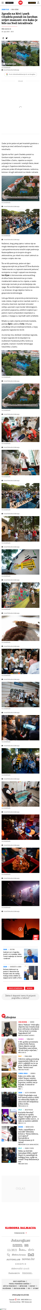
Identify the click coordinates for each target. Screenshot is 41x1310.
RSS (29, 1288)
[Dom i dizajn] (31, 1254)
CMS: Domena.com (26, 1302)
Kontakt (32, 1286)
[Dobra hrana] (19, 1254)
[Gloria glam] (8, 1254)
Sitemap (35, 1288)
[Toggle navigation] (2, 2)
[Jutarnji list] (20, 1240)
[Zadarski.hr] (14, 1273)
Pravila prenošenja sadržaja (19, 1284)
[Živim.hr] (22, 1250)
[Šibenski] (27, 1273)
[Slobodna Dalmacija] (20, 3)
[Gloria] (31, 1250)
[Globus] (12, 1250)
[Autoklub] (13, 1259)
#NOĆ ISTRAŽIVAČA (15, 988)
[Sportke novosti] (26, 1245)
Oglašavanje (7, 1288)
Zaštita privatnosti (10, 1286)
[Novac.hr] (28, 1259)
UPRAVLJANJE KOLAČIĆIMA (20, 1295)
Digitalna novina (19, 1288)
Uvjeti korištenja (19, 1281)
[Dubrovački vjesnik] (20, 1268)
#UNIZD (29, 988)
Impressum (23, 1286)
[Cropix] (20, 1264)
